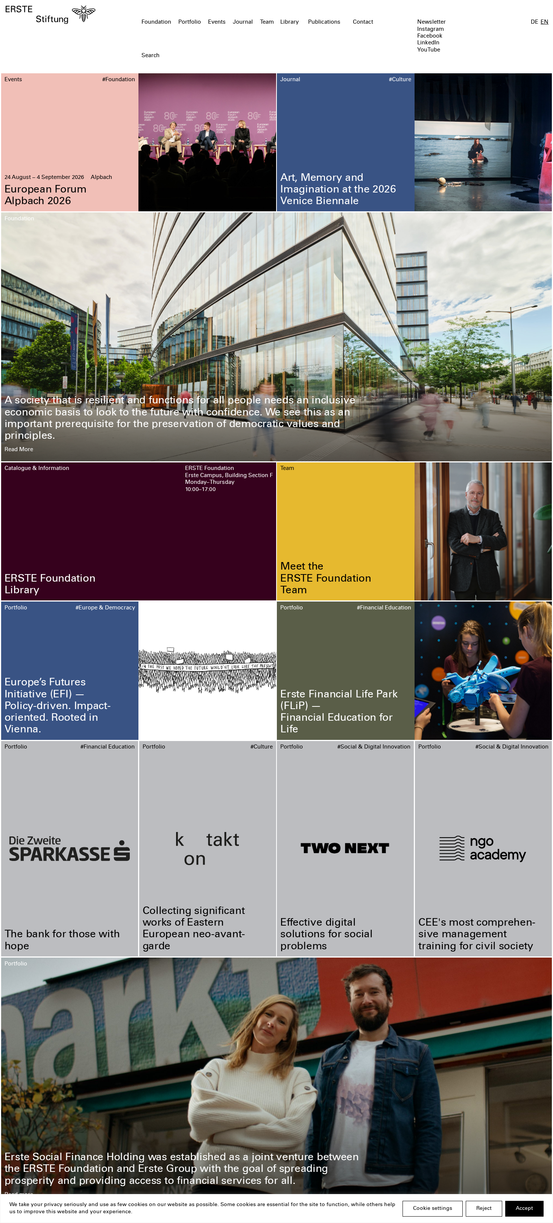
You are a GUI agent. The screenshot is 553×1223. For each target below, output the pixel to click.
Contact (363, 22)
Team (267, 22)
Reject (484, 1208)
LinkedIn (428, 43)
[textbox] (232, 56)
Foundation (156, 22)
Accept (524, 1208)
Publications (324, 22)
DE (534, 22)
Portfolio (189, 22)
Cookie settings (432, 1208)
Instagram (430, 29)
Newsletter (431, 22)
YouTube (428, 50)
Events (217, 22)
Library (289, 22)
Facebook (429, 36)
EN (544, 22)
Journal (243, 22)
